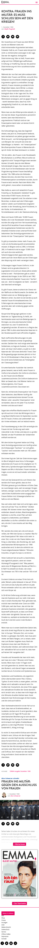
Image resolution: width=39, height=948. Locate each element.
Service (3, 932)
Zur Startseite (20, 903)
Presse (3, 920)
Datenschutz (5, 929)
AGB (2, 925)
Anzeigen (4, 922)
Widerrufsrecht (6, 927)
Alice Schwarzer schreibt (10, 778)
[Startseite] (19, 2)
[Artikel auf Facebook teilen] (3, 36)
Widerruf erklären (8, 913)
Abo (2, 915)
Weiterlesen (20, 844)
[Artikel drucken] (17, 36)
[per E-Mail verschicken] (12, 36)
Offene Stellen (6, 934)
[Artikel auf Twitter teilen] (8, 36)
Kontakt (4, 939)
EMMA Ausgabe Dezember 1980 (20, 771)
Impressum (4, 936)
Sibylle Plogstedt (9, 29)
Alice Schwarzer (15, 796)
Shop (3, 918)
